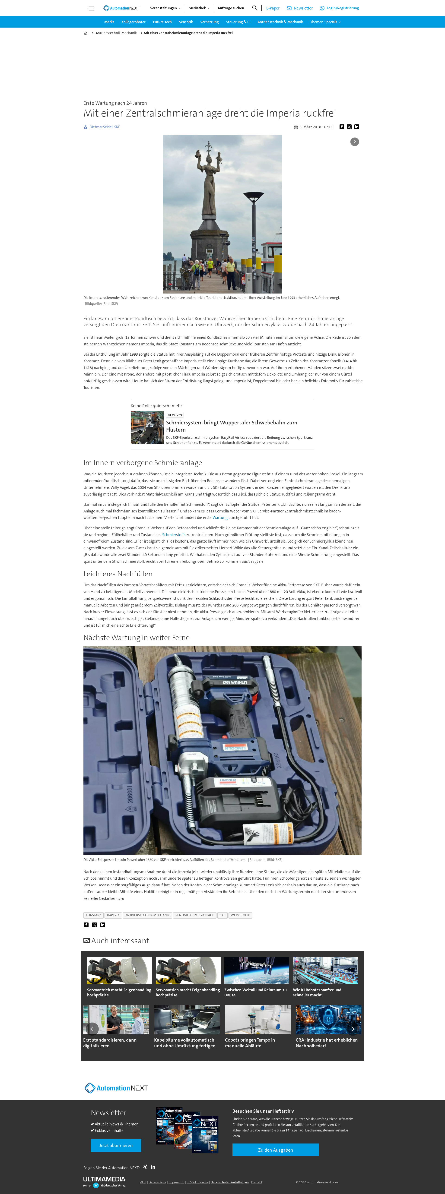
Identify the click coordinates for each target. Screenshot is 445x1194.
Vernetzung (209, 21)
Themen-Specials (323, 21)
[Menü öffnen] (91, 8)
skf (222, 915)
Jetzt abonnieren (116, 1145)
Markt (109, 21)
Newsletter (303, 8)
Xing (146, 1167)
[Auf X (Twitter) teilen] (350, 126)
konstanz (93, 915)
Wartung (220, 517)
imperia (113, 915)
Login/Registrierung (343, 8)
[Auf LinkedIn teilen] (357, 126)
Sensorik (186, 21)
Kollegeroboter (133, 21)
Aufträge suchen (231, 8)
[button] (92, 1029)
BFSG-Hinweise (197, 1182)
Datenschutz (157, 1182)
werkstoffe (240, 915)
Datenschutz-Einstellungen (230, 1182)
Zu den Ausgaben (275, 1150)
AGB (143, 1182)
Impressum (176, 1182)
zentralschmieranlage (195, 915)
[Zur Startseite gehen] (121, 8)
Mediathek (197, 8)
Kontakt (256, 1182)
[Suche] (254, 8)
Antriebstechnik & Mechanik (280, 21)
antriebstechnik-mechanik (147, 915)
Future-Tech (162, 21)
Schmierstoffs (173, 534)
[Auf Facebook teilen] (342, 126)
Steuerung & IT (238, 21)
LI (154, 1167)
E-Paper (273, 8)
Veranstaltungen (163, 8)
